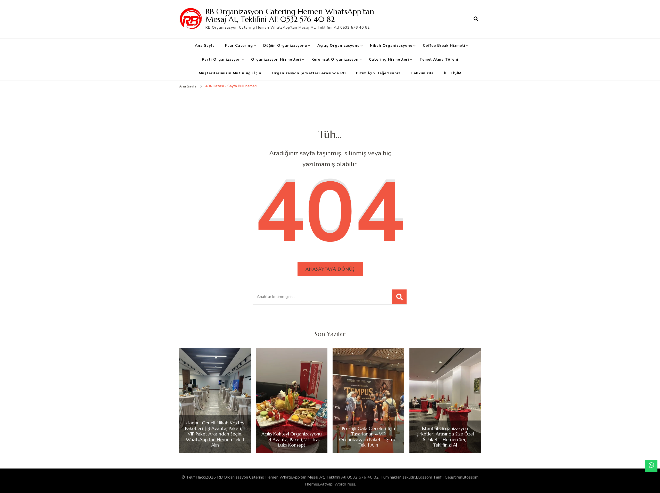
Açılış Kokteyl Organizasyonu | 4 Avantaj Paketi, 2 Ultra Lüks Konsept (291, 439)
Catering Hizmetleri (389, 59)
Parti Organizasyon (221, 59)
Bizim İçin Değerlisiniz (378, 73)
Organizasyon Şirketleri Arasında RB (309, 73)
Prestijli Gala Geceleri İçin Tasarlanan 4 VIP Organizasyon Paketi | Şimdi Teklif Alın (368, 437)
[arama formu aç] (476, 19)
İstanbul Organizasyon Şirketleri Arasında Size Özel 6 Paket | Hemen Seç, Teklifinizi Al (445, 437)
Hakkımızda (422, 73)
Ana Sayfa (205, 45)
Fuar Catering (239, 45)
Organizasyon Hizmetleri (276, 59)
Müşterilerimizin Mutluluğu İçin (230, 73)
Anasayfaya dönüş (330, 269)
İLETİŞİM (452, 73)
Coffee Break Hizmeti (444, 45)
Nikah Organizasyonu (391, 45)
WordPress (344, 484)
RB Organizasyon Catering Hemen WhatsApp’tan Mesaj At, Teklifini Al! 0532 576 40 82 (289, 15)
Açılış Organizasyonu (338, 45)
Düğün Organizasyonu (285, 45)
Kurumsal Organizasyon (335, 59)
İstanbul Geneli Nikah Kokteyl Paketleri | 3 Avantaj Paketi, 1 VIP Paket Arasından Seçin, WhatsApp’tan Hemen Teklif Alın (214, 434)
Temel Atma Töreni (438, 59)
